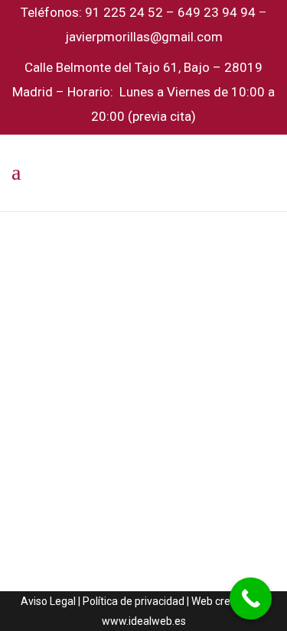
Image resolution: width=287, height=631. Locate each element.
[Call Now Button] (251, 598)
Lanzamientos (148, 414)
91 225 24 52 (125, 12)
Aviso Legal (48, 601)
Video (225, 414)
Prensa (195, 414)
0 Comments (82, 434)
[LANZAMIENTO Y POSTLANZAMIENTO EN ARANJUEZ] (144, 311)
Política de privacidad (133, 601)
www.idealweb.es (144, 621)
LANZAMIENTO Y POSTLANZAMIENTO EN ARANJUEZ (140, 500)
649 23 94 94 (217, 12)
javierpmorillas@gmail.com (144, 36)
